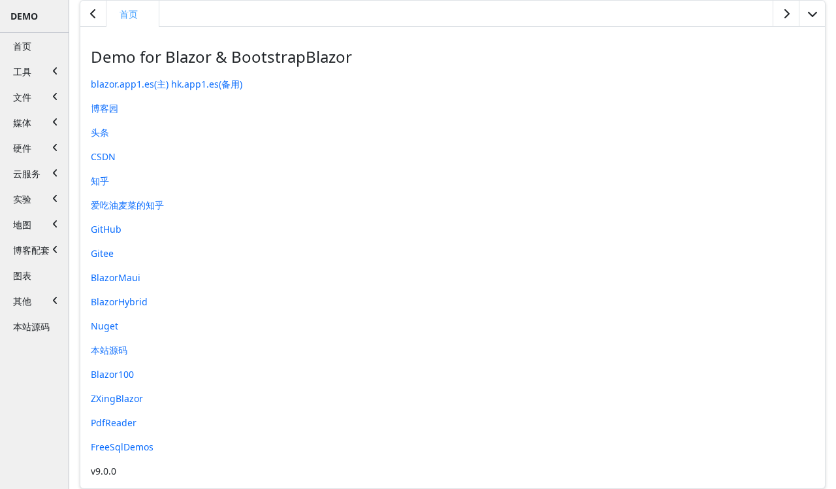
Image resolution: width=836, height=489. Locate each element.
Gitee (102, 253)
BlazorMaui (115, 277)
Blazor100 (112, 374)
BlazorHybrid (119, 301)
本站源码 (109, 350)
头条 (100, 132)
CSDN (103, 156)
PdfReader (114, 422)
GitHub (106, 229)
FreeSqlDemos (122, 447)
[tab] (132, 14)
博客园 (104, 108)
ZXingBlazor (117, 398)
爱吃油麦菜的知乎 (127, 205)
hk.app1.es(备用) (206, 84)
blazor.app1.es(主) (130, 84)
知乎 (100, 181)
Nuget (104, 326)
